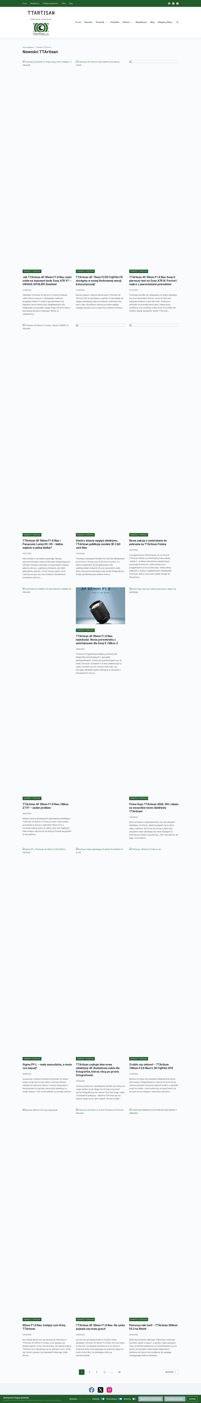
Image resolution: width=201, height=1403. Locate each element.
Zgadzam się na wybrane (151, 1399)
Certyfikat (114, 22)
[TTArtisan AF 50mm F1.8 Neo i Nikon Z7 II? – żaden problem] (47, 689)
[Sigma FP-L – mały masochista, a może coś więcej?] (47, 950)
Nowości (88, 22)
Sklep (64, 3)
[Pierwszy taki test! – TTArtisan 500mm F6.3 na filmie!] (153, 1210)
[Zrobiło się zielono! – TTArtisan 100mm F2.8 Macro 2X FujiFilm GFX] (153, 950)
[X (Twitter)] (177, 3)
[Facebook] (169, 3)
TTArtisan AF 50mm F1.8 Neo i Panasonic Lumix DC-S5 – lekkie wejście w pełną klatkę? (43, 544)
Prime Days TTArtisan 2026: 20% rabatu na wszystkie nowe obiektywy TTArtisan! (153, 808)
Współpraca (34, 3)
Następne (169, 1372)
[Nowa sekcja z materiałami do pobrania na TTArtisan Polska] (153, 426)
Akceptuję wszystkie (174, 1399)
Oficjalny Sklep (165, 22)
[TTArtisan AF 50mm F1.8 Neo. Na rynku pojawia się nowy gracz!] (100, 1210)
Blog (71, 3)
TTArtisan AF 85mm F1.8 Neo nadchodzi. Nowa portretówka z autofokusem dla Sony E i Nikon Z (97, 639)
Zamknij (192, 1399)
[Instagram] (173, 3)
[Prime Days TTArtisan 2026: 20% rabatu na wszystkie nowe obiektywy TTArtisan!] (153, 689)
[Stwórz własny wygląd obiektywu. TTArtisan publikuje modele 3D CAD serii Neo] (100, 426)
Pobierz (126, 22)
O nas (25, 3)
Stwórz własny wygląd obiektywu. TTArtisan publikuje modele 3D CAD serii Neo (98, 544)
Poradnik (100, 22)
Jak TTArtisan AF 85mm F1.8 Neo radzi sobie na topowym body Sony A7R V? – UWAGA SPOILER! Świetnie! (47, 280)
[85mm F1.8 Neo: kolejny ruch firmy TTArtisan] (47, 1210)
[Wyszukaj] (177, 22)
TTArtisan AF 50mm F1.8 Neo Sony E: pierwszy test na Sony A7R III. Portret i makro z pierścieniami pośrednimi (153, 280)
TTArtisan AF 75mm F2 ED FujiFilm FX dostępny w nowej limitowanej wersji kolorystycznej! (99, 280)
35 (119, 1372)
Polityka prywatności (50, 3)
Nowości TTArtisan (32, 271)
